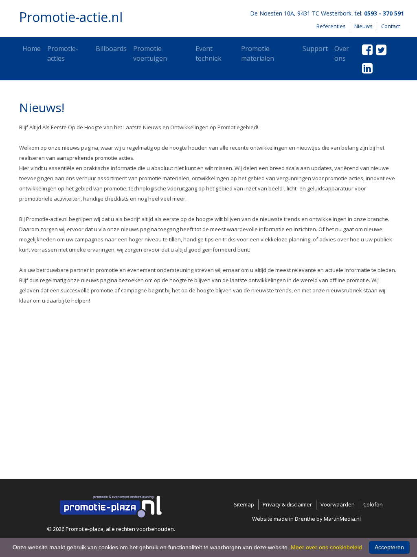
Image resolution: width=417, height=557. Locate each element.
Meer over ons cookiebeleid (326, 547)
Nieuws (363, 26)
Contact (390, 26)
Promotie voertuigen (150, 53)
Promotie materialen (257, 53)
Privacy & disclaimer (287, 504)
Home (31, 48)
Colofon (373, 504)
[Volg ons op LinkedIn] (367, 68)
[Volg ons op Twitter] (381, 49)
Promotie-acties (62, 53)
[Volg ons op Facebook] (367, 49)
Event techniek (208, 53)
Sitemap (244, 504)
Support (315, 48)
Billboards (111, 48)
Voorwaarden (337, 504)
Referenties (331, 26)
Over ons (341, 53)
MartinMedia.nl (342, 518)
